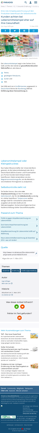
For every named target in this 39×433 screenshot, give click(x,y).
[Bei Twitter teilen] (14, 30)
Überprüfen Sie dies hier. (30, 413)
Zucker (6, 79)
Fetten (6, 73)
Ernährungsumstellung (29, 270)
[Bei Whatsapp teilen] (33, 30)
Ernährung (15, 270)
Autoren (12, 391)
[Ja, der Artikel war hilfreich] (16, 306)
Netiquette (29, 388)
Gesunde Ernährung (24, 6)
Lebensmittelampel (10, 63)
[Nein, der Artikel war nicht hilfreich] (22, 306)
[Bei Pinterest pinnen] (24, 30)
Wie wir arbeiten (22, 391)
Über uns (4, 391)
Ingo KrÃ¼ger (6, 281)
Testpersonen (22, 198)
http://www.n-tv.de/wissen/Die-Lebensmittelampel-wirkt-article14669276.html (18, 253)
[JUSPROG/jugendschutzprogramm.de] (8, 417)
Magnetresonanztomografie (11, 179)
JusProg (32, 420)
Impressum (10, 425)
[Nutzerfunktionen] (30, 2)
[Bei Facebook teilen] (5, 30)
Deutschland (5, 89)
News (3, 6)
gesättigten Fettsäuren (12, 76)
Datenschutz (19, 425)
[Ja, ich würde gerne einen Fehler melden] (19, 318)
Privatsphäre (28, 425)
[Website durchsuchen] (25, 2)
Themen (9, 6)
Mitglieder (20, 388)
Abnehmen (6, 270)
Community (11, 388)
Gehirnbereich (6, 196)
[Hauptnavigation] (35, 2)
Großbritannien (21, 86)
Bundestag (22, 89)
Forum (3, 388)
